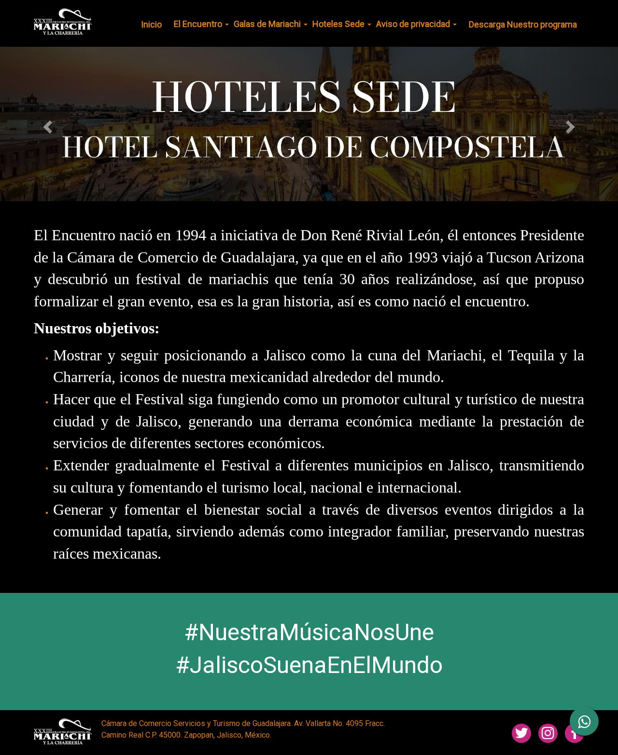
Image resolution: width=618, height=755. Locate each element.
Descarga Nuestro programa (523, 24)
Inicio (151, 24)
